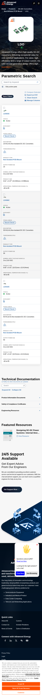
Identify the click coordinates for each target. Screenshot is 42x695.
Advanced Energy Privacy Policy (16, 680)
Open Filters (7, 96)
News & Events (7, 628)
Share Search (32, 98)
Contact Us (5, 625)
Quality (4, 659)
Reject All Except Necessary (21, 688)
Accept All (21, 684)
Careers (19, 621)
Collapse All (16, 390)
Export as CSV (32, 95)
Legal (3, 656)
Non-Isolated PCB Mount (13, 11)
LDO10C (6, 287)
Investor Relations (22, 625)
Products (12, 9)
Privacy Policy (6, 653)
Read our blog (21, 561)
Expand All (6, 390)
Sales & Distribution (23, 628)
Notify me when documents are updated (15, 381)
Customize (21, 692)
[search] (21, 82)
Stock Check (9, 136)
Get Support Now (10, 489)
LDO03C (6, 114)
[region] (21, 677)
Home (4, 9)
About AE (5, 621)
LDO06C (6, 200)
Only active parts (11, 87)
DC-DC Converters (25, 9)
